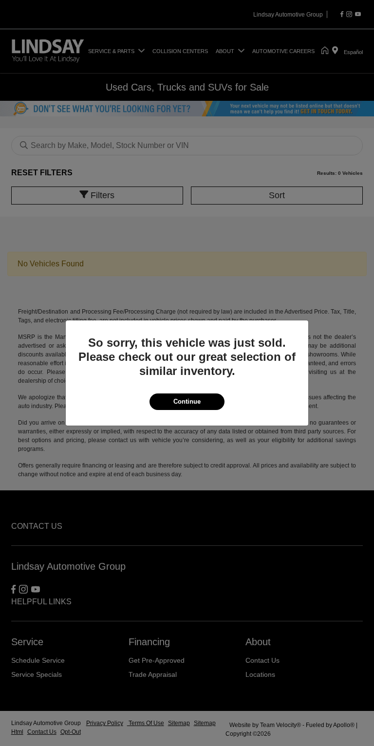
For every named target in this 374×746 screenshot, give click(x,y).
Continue (187, 401)
